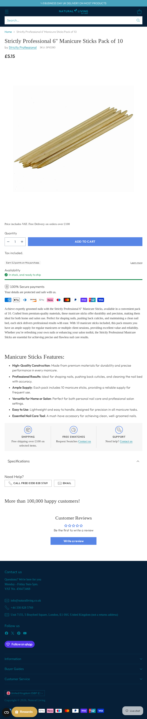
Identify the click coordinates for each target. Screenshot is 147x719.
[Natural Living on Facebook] (6, 634)
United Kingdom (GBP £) (25, 693)
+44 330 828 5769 (22, 607)
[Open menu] (7, 11)
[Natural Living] (73, 11)
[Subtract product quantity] (8, 242)
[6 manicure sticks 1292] (73, 137)
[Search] (138, 20)
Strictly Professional (23, 47)
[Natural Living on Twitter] (12, 634)
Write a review (74, 541)
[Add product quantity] (22, 242)
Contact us (84, 441)
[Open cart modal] (139, 11)
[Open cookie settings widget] (6, 712)
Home (8, 32)
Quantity (11, 233)
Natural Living (36, 700)
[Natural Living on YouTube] (25, 634)
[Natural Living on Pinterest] (18, 634)
